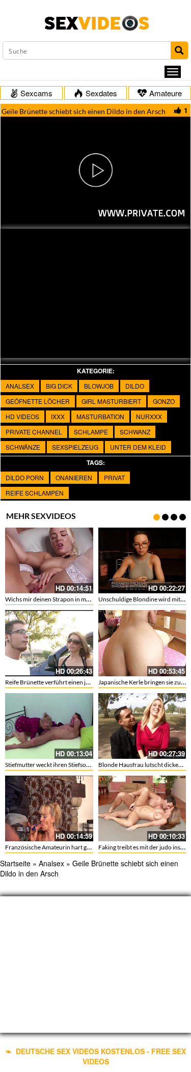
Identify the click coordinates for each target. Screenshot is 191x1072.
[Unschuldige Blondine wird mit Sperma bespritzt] (142, 560)
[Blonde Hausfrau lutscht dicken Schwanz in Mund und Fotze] (142, 726)
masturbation (100, 416)
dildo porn (25, 477)
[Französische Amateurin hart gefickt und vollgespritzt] (49, 808)
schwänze (23, 447)
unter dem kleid (138, 447)
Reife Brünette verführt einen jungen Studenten (68, 682)
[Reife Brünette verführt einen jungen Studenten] (49, 643)
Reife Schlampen (35, 492)
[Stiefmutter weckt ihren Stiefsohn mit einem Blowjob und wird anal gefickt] (49, 726)
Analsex (20, 385)
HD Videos (22, 416)
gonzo (164, 401)
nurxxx (149, 416)
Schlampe (91, 431)
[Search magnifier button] (179, 50)
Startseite (15, 863)
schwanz (135, 431)
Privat (114, 477)
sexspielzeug (75, 447)
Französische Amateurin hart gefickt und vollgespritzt (76, 847)
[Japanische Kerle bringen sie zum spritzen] (142, 643)
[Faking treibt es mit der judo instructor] (142, 808)
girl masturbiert (111, 401)
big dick (59, 385)
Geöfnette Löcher (38, 401)
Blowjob (99, 385)
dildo (134, 385)
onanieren (74, 477)
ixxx (58, 416)
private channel (34, 431)
